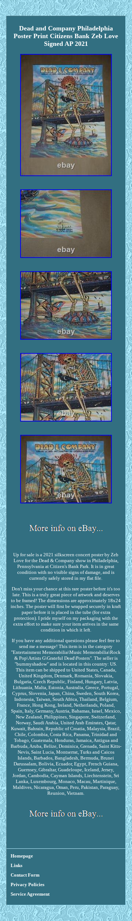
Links (16, 865)
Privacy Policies (27, 884)
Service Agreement (30, 894)
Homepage (22, 856)
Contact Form (25, 875)
